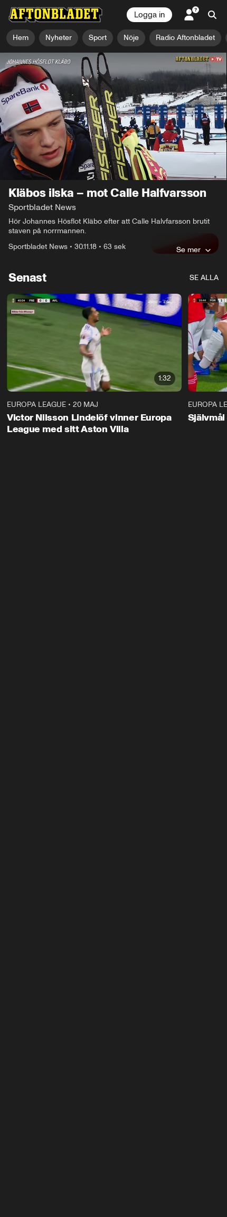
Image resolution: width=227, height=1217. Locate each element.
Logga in (149, 14)
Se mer (188, 249)
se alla (204, 277)
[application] (113, 116)
